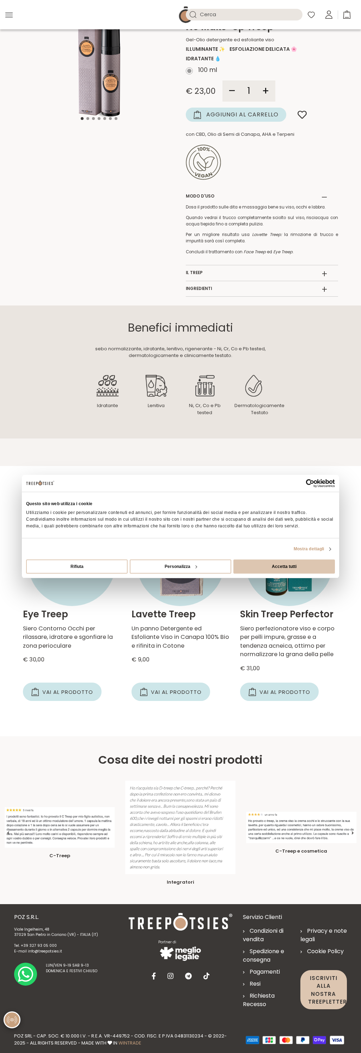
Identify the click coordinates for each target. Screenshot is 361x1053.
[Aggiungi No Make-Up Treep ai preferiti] (302, 114)
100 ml (206, 70)
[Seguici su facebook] (153, 976)
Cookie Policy (325, 951)
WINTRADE (129, 1043)
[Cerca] (193, 14)
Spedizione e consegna (263, 955)
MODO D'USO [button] (257, 196)
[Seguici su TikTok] (206, 976)
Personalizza (177, 566)
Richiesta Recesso (259, 1000)
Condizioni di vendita (263, 935)
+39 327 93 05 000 (39, 945)
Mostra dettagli (309, 548)
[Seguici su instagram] (170, 976)
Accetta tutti (284, 566)
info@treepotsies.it (45, 951)
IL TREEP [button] (257, 273)
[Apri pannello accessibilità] (12, 1019)
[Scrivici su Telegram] (188, 976)
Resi (255, 984)
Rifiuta (77, 566)
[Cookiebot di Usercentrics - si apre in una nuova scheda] (304, 483)
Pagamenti (265, 972)
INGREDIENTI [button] (257, 289)
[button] (346, 14)
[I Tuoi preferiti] (311, 14)
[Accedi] (328, 14)
